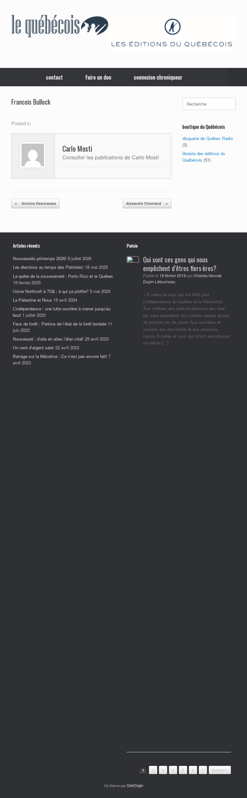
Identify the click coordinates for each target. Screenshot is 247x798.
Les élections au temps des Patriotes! (48, 267)
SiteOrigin (135, 785)
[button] (237, 77)
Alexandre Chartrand (147, 203)
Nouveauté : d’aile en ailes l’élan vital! (48, 339)
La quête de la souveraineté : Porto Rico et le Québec (63, 276)
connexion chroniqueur (158, 77)
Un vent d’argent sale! (33, 347)
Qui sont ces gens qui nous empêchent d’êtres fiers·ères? (179, 264)
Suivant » (220, 770)
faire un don (98, 77)
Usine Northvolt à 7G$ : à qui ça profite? (50, 291)
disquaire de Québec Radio (207, 138)
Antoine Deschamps (35, 203)
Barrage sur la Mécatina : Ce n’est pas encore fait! (60, 356)
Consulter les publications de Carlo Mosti (110, 157)
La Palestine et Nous (32, 300)
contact (54, 77)
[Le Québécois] (59, 27)
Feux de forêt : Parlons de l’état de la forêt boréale (59, 324)
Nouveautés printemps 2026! (40, 258)
